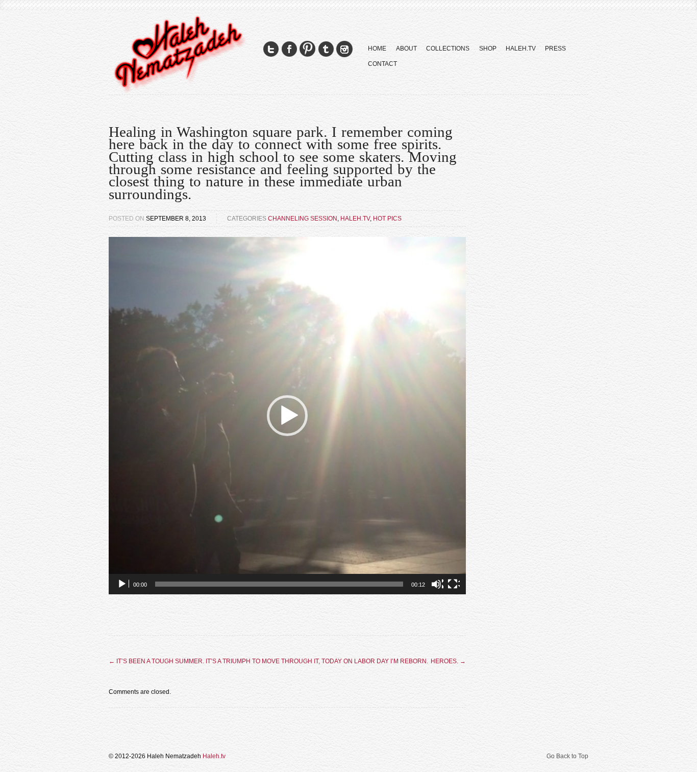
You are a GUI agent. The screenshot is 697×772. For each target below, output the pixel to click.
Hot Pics (387, 218)
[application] (287, 415)
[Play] (123, 584)
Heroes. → (448, 661)
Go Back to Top (567, 756)
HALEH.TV (521, 48)
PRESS (555, 48)
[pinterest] (308, 49)
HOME (377, 48)
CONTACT (382, 63)
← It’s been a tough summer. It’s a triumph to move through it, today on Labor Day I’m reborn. (268, 661)
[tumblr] (326, 49)
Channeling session (302, 218)
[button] (287, 415)
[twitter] (271, 49)
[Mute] (437, 584)
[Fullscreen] (453, 584)
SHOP (487, 48)
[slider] (279, 584)
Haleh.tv (355, 218)
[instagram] (344, 49)
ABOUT (406, 48)
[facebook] (289, 49)
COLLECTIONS (447, 48)
